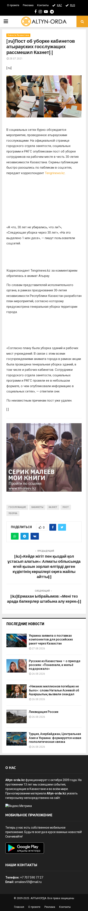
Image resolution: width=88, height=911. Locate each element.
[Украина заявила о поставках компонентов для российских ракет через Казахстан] (16, 640)
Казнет (53, 507)
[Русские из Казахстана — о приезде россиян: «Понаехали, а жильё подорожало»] (16, 666)
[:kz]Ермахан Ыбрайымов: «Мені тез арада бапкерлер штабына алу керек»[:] (44, 599)
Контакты (43, 5)
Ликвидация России (43, 712)
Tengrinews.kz (55, 173)
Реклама (28, 5)
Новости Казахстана (18, 35)
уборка (13, 513)
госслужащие (17, 507)
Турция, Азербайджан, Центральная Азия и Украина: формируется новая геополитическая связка (55, 737)
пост (66, 507)
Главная (19, 906)
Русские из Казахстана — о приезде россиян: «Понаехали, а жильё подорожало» (54, 664)
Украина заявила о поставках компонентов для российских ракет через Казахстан (51, 639)
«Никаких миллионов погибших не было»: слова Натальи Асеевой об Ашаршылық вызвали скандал (54, 690)
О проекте (13, 5)
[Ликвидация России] (16, 716)
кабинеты (37, 507)
